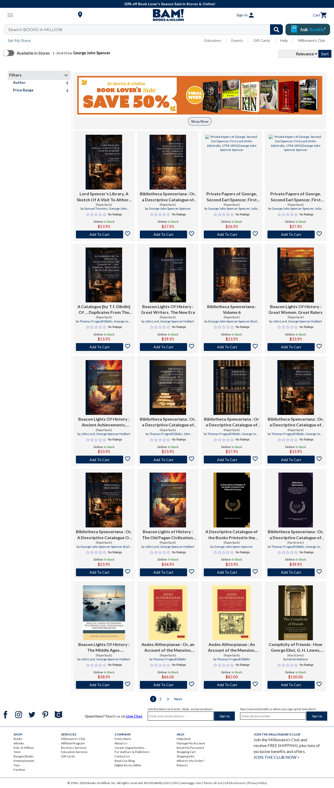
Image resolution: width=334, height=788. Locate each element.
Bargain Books (24, 756)
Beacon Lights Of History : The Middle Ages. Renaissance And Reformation (103, 647)
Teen (17, 752)
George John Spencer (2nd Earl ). (109, 211)
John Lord (152, 321)
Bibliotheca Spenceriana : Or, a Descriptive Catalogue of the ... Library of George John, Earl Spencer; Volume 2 (168, 197)
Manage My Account (191, 743)
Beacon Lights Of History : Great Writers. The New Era (168, 309)
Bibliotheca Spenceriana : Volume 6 (231, 309)
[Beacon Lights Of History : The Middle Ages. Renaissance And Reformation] (104, 613)
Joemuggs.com (190, 783)
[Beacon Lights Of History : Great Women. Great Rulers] (295, 275)
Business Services (74, 748)
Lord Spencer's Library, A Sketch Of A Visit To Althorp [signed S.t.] (104, 197)
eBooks (19, 743)
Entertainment (24, 761)
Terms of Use (213, 783)
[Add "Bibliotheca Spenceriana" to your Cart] (168, 234)
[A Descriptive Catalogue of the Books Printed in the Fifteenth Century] (231, 500)
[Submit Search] (276, 29)
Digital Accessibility (128, 765)
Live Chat (134, 716)
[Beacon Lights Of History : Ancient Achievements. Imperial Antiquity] (103, 387)
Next (178, 699)
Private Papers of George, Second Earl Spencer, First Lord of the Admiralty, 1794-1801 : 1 (231, 197)
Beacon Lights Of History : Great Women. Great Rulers (296, 309)
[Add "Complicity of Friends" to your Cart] (295, 685)
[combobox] (146, 29)
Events (237, 40)
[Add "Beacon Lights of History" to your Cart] (168, 572)
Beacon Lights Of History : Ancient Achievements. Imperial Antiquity (103, 422)
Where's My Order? (190, 761)
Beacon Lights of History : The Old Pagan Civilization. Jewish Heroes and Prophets (167, 534)
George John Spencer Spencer (170, 208)
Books (18, 739)
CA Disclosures (235, 783)
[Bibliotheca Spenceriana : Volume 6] (231, 275)
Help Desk (184, 739)
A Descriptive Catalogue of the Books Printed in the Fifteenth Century (231, 534)
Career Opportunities (130, 748)
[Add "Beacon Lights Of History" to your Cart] (168, 347)
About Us (121, 743)
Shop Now (199, 121)
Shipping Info (185, 756)
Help (284, 40)
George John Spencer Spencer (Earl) (233, 321)
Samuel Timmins (96, 208)
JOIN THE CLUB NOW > (277, 757)
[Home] (167, 15)
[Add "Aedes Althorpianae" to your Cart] (168, 685)
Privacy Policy (257, 783)
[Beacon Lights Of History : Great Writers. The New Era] (167, 275)
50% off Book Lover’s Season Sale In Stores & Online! (169, 4)
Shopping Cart (186, 752)
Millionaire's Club (311, 40)
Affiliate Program (73, 743)
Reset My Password (190, 748)
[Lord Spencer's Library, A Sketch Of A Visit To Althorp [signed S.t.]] (103, 162)
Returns (182, 765)
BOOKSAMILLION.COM (161, 783)
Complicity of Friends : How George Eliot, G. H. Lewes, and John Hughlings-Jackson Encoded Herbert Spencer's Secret (296, 647)
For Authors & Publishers (132, 752)
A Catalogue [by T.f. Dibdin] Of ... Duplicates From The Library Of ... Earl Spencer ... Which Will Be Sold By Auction (104, 309)
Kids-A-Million (24, 748)
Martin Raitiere (297, 659)
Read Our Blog (125, 761)
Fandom (19, 770)
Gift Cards (261, 40)
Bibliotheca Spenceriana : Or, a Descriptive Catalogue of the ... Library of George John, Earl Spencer (168, 422)
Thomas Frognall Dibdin (96, 321)
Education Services (74, 752)
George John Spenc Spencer (233, 547)
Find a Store (123, 739)
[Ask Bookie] (307, 29)
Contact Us (122, 756)
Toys (17, 765)
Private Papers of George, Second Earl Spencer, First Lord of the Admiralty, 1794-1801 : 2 (295, 197)
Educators (213, 40)
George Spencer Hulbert (177, 321)
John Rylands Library (173, 436)
